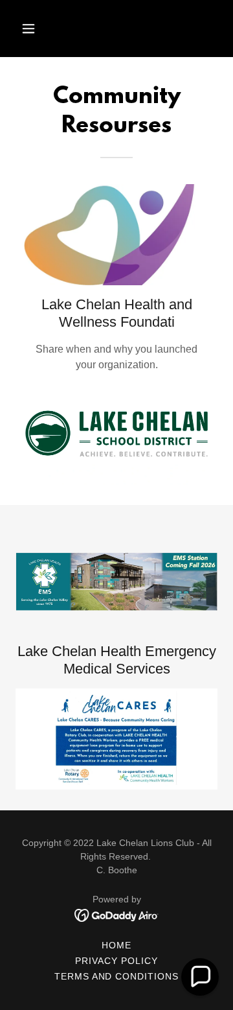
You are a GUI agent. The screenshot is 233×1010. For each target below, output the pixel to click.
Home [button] (116, 945)
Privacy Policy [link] (116, 961)
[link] (116, 914)
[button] (38, 28)
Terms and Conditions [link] (116, 976)
